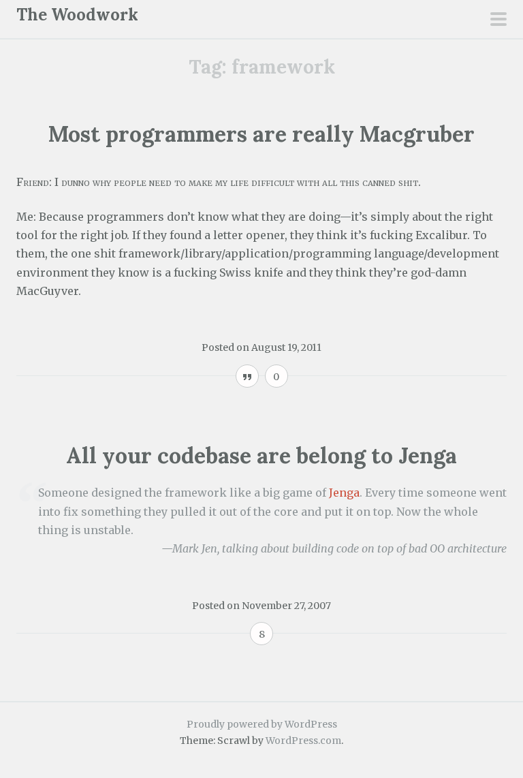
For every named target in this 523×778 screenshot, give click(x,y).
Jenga (344, 492)
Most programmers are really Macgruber (261, 134)
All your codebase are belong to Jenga (261, 455)
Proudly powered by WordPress (262, 724)
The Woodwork (77, 14)
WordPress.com (303, 740)
